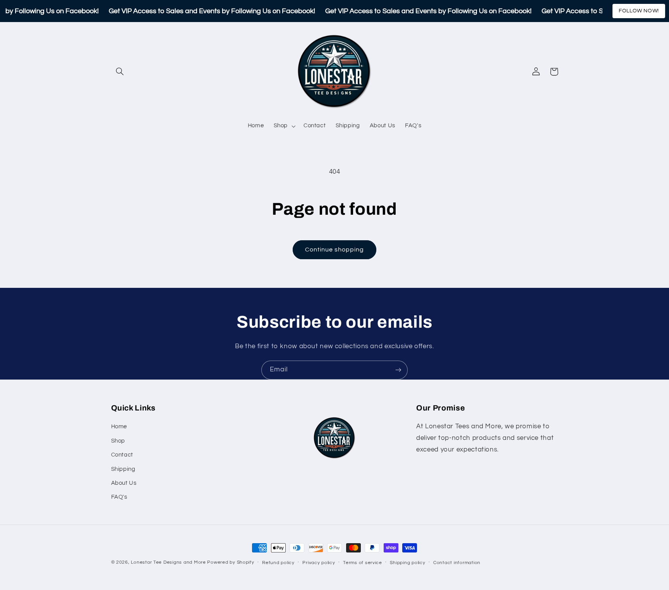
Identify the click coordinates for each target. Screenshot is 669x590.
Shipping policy (407, 563)
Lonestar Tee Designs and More (168, 562)
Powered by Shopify (230, 562)
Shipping (123, 469)
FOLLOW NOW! (639, 11)
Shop (118, 441)
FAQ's (119, 497)
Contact (122, 455)
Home (119, 426)
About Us (124, 483)
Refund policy (278, 563)
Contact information (456, 563)
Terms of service (362, 563)
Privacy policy (318, 563)
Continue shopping (334, 249)
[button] (120, 71)
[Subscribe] (398, 370)
